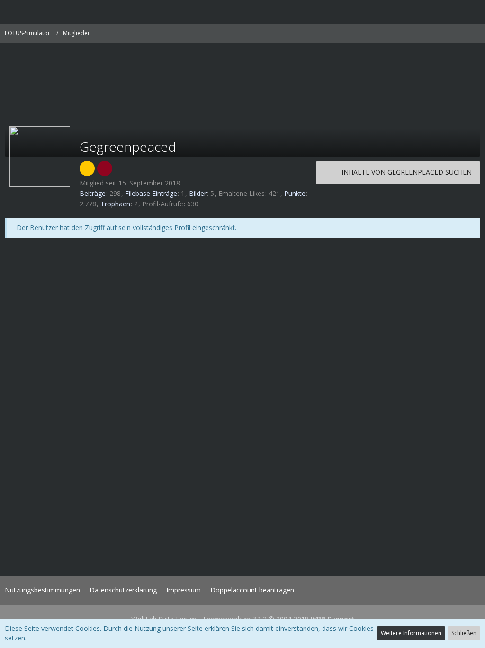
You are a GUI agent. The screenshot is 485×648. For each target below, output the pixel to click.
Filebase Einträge (151, 193)
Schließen (463, 633)
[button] (12, 11)
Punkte (294, 193)
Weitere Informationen (411, 633)
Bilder (198, 193)
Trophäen (115, 203)
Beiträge (93, 193)
